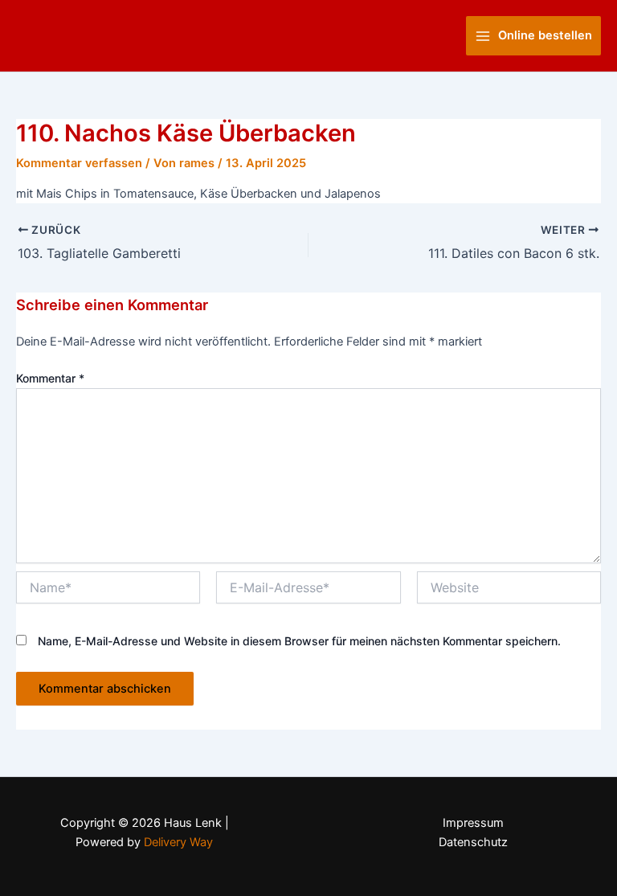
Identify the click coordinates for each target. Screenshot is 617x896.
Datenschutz (473, 842)
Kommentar (50, 378)
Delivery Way (178, 842)
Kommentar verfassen (79, 163)
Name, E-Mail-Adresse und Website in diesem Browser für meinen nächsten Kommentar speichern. (299, 641)
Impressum (473, 823)
